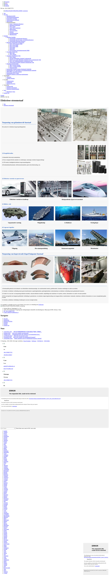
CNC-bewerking (13, 30)
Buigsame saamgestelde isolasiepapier (15, 42)
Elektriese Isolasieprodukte (13, 89)
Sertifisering (9, 82)
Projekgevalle (10, 86)
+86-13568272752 (8, 352)
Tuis (5, 13)
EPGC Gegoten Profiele (15, 66)
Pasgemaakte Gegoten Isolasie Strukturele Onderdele (19, 69)
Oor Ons (6, 14)
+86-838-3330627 (8, 354)
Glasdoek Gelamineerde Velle (13, 55)
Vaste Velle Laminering (14, 28)
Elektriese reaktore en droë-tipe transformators (17, 74)
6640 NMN (12, 47)
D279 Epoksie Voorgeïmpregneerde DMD (19, 50)
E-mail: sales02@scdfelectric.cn (11, 312)
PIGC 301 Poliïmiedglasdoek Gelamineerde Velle (21, 61)
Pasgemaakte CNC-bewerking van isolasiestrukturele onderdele (21, 70)
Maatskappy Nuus (11, 91)
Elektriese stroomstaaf (12, 87)
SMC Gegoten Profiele (14, 65)
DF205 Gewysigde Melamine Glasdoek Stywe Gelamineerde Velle (25, 59)
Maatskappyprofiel (11, 16)
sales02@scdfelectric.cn (9, 366)
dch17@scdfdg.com (8, 368)
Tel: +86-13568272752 (9, 311)
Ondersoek (41, 304)
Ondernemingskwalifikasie (13, 20)
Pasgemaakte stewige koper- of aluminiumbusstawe (21, 40)
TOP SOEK (47, 341)
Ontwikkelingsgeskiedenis (13, 17)
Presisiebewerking (13, 33)
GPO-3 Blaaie (12, 54)
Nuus (5, 90)
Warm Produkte (27, 341)
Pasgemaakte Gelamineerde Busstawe (18, 38)
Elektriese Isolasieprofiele (12, 63)
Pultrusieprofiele (13, 67)
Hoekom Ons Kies (11, 83)
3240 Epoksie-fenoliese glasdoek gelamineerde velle (21, 62)
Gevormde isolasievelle (12, 51)
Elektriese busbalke (11, 37)
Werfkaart (34, 341)
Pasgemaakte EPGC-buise (13, 73)
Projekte (5, 324)
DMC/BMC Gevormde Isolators (14, 71)
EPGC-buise (12, 26)
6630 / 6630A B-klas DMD (15, 43)
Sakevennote (10, 21)
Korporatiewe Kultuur (12, 18)
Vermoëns (9, 77)
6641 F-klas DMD (13, 45)
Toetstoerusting (10, 81)
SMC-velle (12, 53)
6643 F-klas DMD (13, 46)
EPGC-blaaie (12, 57)
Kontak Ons (6, 93)
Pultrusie (11, 32)
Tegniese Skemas (11, 78)
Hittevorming (12, 29)
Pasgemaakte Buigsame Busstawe (17, 41)
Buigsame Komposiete (14, 25)
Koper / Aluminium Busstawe (16, 24)
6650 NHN (12, 49)
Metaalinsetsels (13, 34)
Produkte (6, 36)
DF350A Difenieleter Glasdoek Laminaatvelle (20, 58)
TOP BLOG (40, 341)
